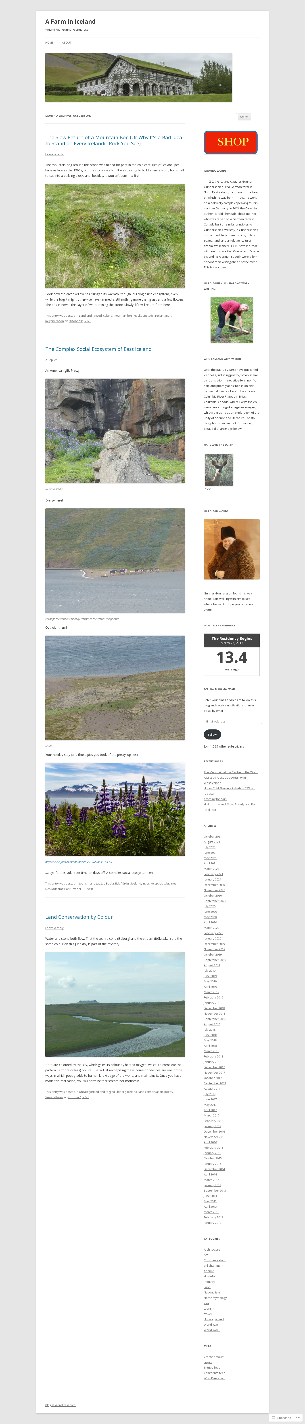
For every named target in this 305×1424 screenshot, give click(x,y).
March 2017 (211, 1115)
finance (209, 1271)
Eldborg (121, 1092)
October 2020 (213, 895)
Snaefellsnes (54, 1097)
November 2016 (214, 1137)
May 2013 (210, 1201)
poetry (168, 1092)
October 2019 (213, 954)
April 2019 (210, 987)
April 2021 (210, 863)
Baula (110, 883)
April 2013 (210, 1207)
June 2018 (210, 1035)
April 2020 (210, 922)
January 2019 (212, 1003)
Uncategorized (89, 1092)
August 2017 (212, 1089)
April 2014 (210, 1174)
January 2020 (212, 938)
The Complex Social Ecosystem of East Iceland (98, 348)
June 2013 (210, 1196)
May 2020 (210, 917)
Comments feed (215, 1373)
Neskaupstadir (144, 316)
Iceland (107, 316)
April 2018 (210, 1046)
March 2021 (211, 869)
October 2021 (213, 836)
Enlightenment (213, 1266)
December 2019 (214, 944)
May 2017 (210, 1105)
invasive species (153, 883)
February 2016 (213, 1148)
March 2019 (211, 992)
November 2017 (214, 1072)
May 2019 (210, 981)
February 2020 (213, 933)
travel (208, 1314)
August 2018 (212, 1024)
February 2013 (213, 1217)
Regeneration (54, 321)
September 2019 (215, 960)
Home (49, 42)
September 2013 (215, 1190)
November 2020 (214, 890)
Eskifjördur (122, 883)
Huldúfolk (210, 1276)
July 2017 (209, 1094)
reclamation (163, 316)
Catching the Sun (215, 799)
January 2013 (212, 1223)
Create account (214, 1357)
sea (206, 1303)
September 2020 (215, 901)
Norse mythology (215, 1298)
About (66, 42)
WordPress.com (214, 1378)
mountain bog (123, 316)
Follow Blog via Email (219, 689)
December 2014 (214, 1169)
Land (82, 316)
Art (206, 1255)
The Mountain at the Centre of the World (231, 772)
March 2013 (211, 1212)
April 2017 (210, 1110)
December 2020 (214, 885)
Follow (212, 735)
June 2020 (210, 912)
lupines (171, 883)
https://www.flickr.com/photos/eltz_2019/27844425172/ (78, 862)
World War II (212, 1330)
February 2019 (213, 997)
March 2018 (211, 1051)
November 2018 (214, 1013)
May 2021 (210, 858)
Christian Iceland (215, 1260)
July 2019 (209, 971)
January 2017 (212, 1126)
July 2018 (209, 1030)
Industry (209, 1282)
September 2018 (215, 1019)
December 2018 (214, 1008)
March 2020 (211, 928)
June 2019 (210, 976)
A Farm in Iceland (70, 21)
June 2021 (210, 853)
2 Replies (51, 360)
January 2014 (212, 1185)
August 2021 (212, 842)
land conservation (150, 1092)
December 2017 (214, 1067)
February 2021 (213, 874)
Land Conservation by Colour (79, 916)
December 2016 (214, 1131)
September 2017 (215, 1083)
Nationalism (212, 1292)
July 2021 (209, 847)
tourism (84, 883)
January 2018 (212, 1062)
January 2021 (212, 879)
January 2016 (212, 1153)
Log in (208, 1362)
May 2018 (210, 1040)
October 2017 (213, 1078)
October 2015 (213, 1158)
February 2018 (213, 1056)
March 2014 (211, 1180)
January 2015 (212, 1164)
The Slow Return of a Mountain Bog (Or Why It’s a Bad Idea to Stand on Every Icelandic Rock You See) (113, 140)
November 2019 (214, 949)
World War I (211, 1325)
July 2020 (209, 906)
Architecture (212, 1249)
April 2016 (210, 1142)
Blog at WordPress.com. (60, 1405)
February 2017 (213, 1121)
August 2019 (212, 965)
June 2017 (210, 1099)
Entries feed (212, 1367)
